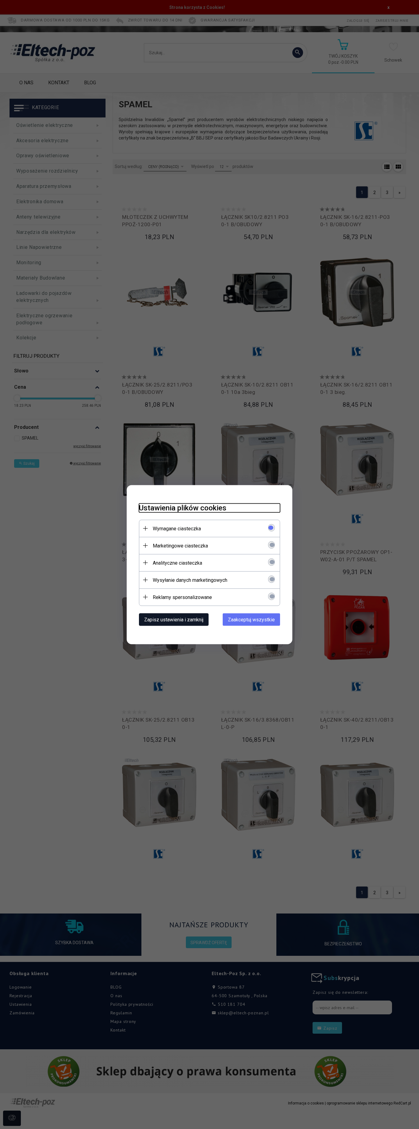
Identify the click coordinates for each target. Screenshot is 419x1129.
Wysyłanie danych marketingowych (190, 580)
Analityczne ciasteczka (177, 563)
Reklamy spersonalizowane (182, 597)
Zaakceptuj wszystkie (251, 619)
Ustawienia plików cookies (182, 507)
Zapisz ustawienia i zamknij (173, 619)
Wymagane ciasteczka (177, 528)
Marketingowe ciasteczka (180, 545)
